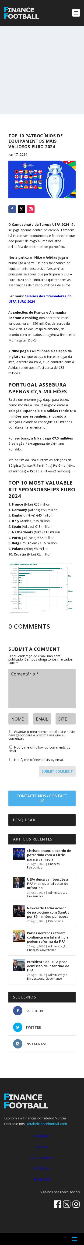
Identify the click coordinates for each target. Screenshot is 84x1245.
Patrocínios (34, 867)
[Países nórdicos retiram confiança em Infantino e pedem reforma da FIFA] (19, 936)
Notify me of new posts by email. (39, 759)
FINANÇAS (42, 1136)
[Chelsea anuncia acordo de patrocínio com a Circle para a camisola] (19, 854)
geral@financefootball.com (46, 1124)
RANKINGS (42, 1179)
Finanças (54, 864)
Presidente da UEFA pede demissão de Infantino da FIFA (48, 966)
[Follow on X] (21, 209)
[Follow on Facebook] (12, 209)
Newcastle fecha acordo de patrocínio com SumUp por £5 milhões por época (48, 912)
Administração (57, 893)
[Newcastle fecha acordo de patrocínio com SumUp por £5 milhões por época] (19, 911)
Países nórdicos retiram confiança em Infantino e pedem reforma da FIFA (47, 937)
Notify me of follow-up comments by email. (39, 749)
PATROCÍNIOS (42, 1158)
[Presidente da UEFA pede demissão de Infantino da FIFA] (19, 965)
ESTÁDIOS (42, 1168)
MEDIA (42, 1147)
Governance (35, 896)
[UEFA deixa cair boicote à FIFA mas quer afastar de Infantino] (19, 882)
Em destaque (35, 979)
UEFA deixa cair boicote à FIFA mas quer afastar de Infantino (47, 883)
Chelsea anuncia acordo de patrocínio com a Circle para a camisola (49, 854)
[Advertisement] (42, 70)
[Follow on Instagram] (31, 209)
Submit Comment (57, 771)
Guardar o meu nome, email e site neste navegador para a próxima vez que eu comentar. (41, 735)
